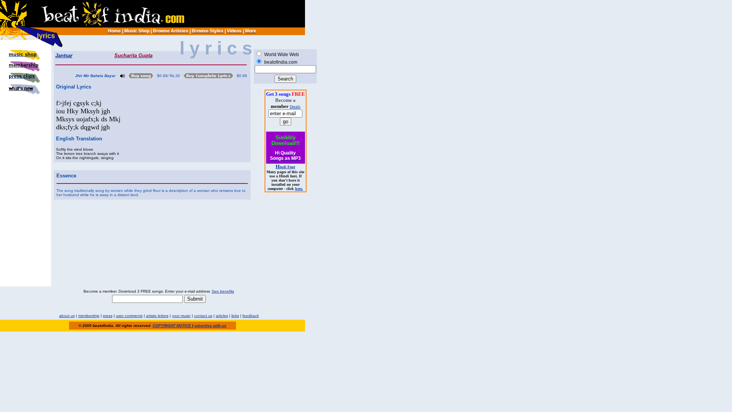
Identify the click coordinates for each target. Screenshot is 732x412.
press (107, 316)
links (235, 316)
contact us (203, 316)
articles (222, 316)
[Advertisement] (25, 142)
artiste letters (157, 316)
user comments (129, 316)
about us (67, 316)
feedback (250, 316)
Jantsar (63, 55)
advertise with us (210, 325)
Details (295, 107)
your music (181, 316)
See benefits (223, 291)
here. (299, 189)
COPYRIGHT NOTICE (172, 325)
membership (89, 316)
